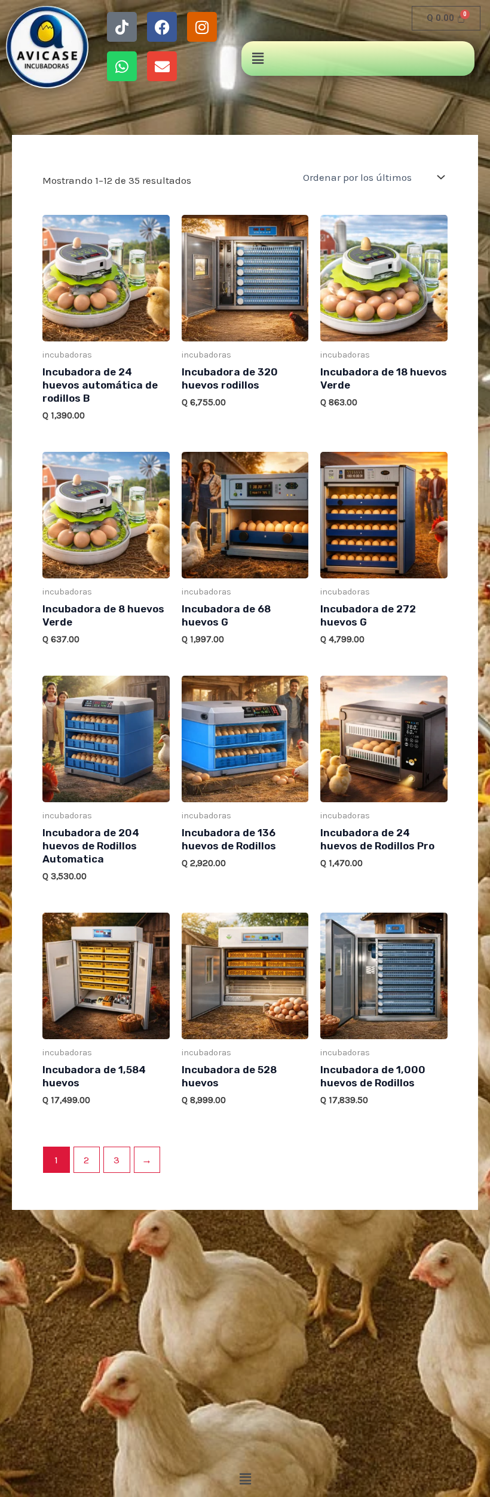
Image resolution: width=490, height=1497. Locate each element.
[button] (257, 58)
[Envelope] (162, 66)
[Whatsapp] (122, 66)
